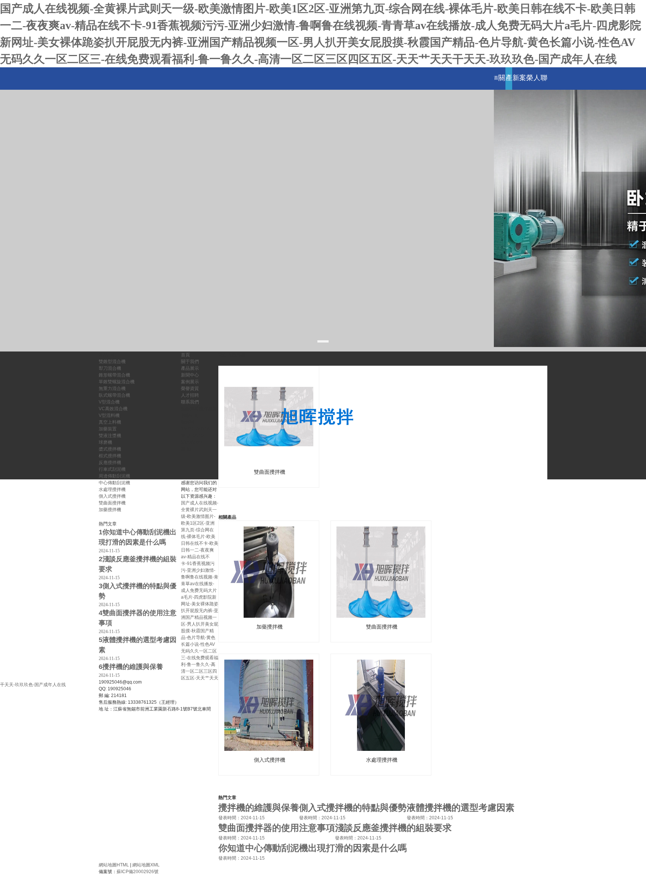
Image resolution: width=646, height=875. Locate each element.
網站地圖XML (146, 865)
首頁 (496, 88)
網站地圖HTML (114, 865)
